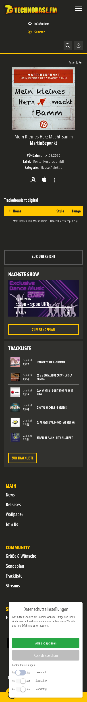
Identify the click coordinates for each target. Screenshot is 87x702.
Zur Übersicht (43, 256)
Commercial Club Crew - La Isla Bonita (54, 377)
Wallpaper (14, 514)
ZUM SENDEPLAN (43, 329)
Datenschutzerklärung (53, 632)
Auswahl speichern (46, 655)
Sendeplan (15, 566)
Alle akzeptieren (45, 643)
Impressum (32, 632)
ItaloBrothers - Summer (51, 362)
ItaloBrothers (41, 23)
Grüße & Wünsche (21, 556)
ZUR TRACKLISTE (22, 457)
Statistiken (41, 680)
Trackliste (14, 575)
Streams (13, 585)
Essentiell (40, 672)
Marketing (41, 689)
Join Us (12, 524)
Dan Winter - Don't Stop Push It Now (55, 392)
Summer (39, 31)
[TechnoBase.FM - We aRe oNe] (30, 15)
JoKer (79, 62)
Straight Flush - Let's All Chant (55, 437)
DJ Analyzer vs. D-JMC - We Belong (56, 422)
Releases (13, 504)
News (10, 494)
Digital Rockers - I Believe (51, 407)
